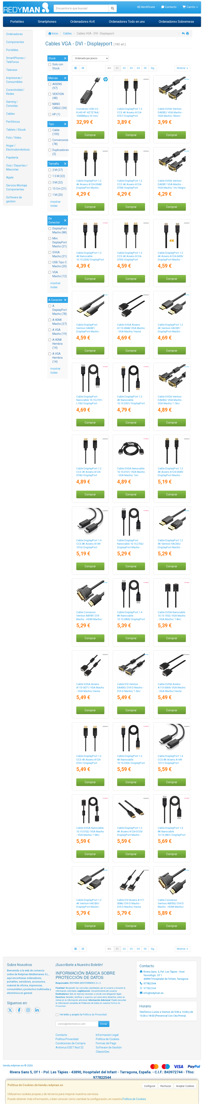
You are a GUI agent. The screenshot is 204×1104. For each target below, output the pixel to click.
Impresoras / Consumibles (14, 79)
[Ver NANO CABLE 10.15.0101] (131, 450)
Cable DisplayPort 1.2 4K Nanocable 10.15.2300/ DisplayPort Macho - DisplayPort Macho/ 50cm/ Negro (90, 259)
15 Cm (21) (59, 188)
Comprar (90, 135)
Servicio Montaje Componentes (16, 187)
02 (124, 68)
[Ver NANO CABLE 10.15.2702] (131, 522)
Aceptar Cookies (185, 1086)
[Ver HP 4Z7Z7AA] (90, 90)
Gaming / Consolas (12, 103)
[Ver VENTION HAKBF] (90, 306)
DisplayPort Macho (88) (59, 230)
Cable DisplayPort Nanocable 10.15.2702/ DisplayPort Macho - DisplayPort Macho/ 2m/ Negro (130, 547)
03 (131, 68)
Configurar (149, 1086)
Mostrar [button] (181, 68)
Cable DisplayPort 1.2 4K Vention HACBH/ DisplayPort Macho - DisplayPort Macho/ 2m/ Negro (88, 906)
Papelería (12, 157)
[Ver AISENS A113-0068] (131, 306)
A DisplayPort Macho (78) (59, 309)
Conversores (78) (59, 142)
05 (145, 68)
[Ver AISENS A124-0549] (172, 450)
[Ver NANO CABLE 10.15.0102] (90, 809)
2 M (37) (57, 169)
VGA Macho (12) (59, 274)
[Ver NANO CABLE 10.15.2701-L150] (90, 378)
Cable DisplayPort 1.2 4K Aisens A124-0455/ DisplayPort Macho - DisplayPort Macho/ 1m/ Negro (170, 259)
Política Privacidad (67, 1039)
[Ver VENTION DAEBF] (172, 162)
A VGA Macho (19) (59, 331)
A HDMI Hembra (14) (57, 343)
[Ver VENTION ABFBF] (90, 594)
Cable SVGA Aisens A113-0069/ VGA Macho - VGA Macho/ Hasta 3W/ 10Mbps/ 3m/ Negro (171, 691)
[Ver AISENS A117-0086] (131, 881)
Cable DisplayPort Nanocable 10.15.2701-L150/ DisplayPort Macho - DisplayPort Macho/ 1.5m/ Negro (89, 403)
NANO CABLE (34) (59, 106)
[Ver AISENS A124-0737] (131, 90)
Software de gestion (14, 199)
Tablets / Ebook (16, 129)
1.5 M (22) (58, 176)
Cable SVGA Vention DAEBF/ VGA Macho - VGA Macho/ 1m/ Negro (171, 184)
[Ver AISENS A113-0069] (172, 665)
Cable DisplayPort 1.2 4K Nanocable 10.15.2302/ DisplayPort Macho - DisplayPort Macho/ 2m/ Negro (131, 763)
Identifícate (147, 7)
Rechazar (165, 1086)
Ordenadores (14, 34)
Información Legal (107, 1034)
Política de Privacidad (95, 1014)
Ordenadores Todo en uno (127, 21)
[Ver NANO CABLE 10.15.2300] (90, 234)
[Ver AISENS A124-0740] (90, 450)
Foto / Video (13, 137)
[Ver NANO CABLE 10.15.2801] (172, 809)
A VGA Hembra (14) (57, 357)
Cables (10, 113)
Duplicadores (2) (59, 152)
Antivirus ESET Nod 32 (69, 1047)
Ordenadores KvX (82, 21)
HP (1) (56, 114)
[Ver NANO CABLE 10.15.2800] (131, 594)
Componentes (15, 42)
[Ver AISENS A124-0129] (131, 809)
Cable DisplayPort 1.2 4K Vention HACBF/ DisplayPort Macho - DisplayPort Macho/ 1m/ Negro (170, 331)
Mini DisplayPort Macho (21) (59, 242)
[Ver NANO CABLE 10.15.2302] (131, 738)
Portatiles (17, 21)
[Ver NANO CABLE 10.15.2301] (131, 378)
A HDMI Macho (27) (59, 321)
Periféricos (13, 121)
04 (138, 68)
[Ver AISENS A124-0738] (131, 162)
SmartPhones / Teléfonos (16, 60)
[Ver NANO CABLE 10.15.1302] (172, 594)
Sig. (153, 68)
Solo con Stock (57, 66)
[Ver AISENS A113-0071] (90, 665)
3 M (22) (57, 182)
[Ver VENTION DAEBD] (172, 90)
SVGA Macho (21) (59, 254)
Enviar (103, 1024)
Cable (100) (56, 132)
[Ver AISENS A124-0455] (172, 234)
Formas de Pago (106, 1043)
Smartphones (47, 21)
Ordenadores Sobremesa (176, 21)
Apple (10, 177)
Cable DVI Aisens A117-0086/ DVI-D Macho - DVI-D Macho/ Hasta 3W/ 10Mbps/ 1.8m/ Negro (130, 906)
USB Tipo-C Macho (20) (59, 264)
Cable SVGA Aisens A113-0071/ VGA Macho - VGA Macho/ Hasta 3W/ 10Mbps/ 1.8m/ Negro (90, 691)
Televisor (12, 69)
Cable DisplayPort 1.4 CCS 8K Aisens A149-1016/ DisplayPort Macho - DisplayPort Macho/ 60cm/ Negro (88, 547)
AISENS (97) (57, 86)
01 (117, 68)
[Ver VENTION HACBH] (90, 881)
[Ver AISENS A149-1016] (90, 522)
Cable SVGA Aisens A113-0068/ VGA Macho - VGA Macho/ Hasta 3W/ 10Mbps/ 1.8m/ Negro (131, 331)
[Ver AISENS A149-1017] (172, 738)
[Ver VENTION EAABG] (131, 665)
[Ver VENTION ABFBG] (172, 881)
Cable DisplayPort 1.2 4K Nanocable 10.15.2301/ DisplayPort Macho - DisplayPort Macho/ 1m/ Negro (131, 403)
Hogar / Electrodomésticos (18, 147)
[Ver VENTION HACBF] (172, 306)
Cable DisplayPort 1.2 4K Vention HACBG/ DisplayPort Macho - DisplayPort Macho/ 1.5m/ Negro (170, 547)
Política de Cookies (134, 1099)
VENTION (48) (58, 96)
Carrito (191, 7)
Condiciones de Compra (70, 1043)
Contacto (170, 7)
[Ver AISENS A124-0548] (90, 162)
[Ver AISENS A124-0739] (131, 234)
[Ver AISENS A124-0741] (90, 738)
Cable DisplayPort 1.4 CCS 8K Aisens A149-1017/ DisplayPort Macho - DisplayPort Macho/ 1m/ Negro (170, 763)
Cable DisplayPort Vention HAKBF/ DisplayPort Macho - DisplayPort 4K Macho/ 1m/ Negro (89, 331)
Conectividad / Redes (15, 91)
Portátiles (12, 50)
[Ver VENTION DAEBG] (172, 378)
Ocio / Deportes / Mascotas (16, 167)
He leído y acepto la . (83, 1014)
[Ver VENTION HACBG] (172, 522)
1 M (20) (57, 194)
